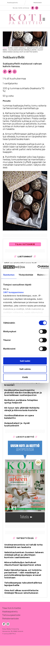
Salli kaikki (25, 361)
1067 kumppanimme (13, 292)
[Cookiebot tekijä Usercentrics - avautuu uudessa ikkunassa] (38, 267)
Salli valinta (25, 369)
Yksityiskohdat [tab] (26, 274)
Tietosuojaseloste (11, 615)
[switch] (43, 331)
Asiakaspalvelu (10, 611)
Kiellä (25, 377)
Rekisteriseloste (10, 618)
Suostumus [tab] (8, 274)
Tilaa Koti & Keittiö (11, 608)
